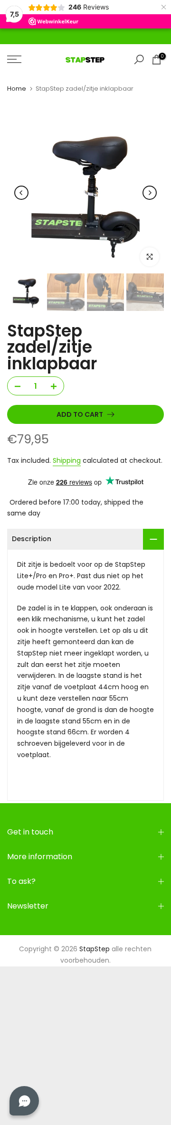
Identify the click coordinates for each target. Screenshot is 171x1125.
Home (16, 88)
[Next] (149, 193)
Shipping (67, 460)
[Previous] (21, 193)
